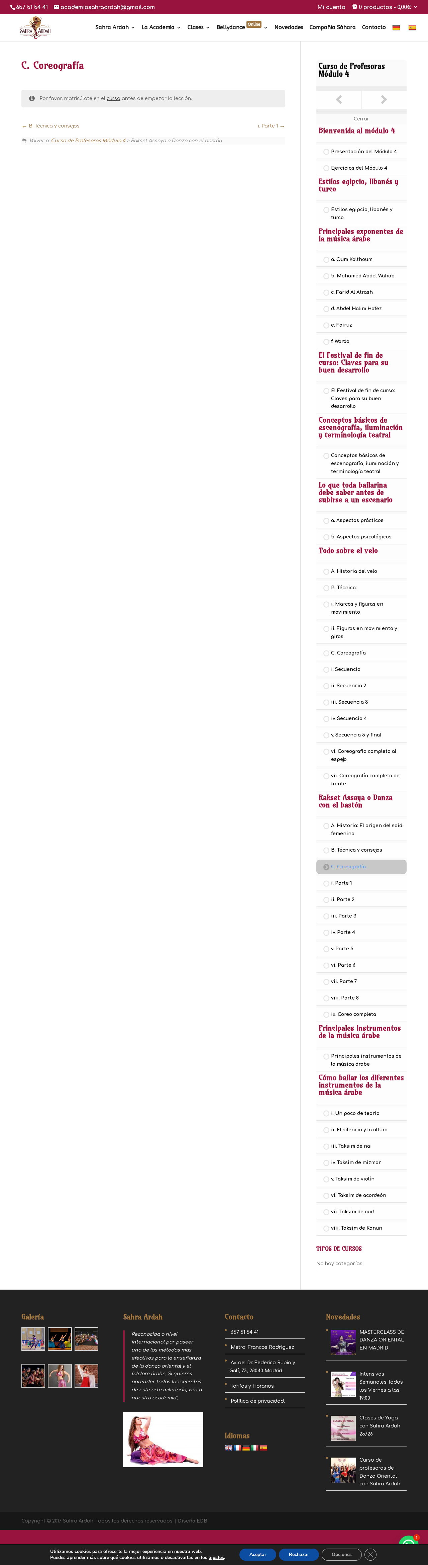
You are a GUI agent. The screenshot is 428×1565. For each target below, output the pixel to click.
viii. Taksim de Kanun (356, 1228)
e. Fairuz (341, 325)
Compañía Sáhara (333, 27)
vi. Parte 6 (343, 965)
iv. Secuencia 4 (349, 718)
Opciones (342, 1554)
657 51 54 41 (32, 7)
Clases (196, 27)
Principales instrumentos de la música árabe (366, 1060)
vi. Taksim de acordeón (358, 1195)
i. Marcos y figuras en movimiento (357, 608)
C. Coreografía (348, 653)
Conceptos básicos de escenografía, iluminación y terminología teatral (365, 463)
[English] (229, 1448)
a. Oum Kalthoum (351, 259)
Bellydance (238, 27)
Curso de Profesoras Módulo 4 (88, 140)
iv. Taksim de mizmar (356, 1162)
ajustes (216, 1558)
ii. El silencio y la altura (359, 1129)
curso (113, 98)
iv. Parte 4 (343, 932)
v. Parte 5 (342, 948)
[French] (237, 1448)
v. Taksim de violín (352, 1179)
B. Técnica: (344, 587)
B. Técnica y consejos (53, 125)
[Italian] (255, 1448)
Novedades (289, 27)
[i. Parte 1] (384, 100)
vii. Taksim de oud (352, 1211)
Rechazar (299, 1554)
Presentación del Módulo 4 (364, 151)
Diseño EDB (192, 1521)
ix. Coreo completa (353, 1014)
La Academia (158, 27)
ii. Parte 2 (342, 899)
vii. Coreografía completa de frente (365, 779)
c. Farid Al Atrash (352, 292)
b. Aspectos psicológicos (361, 536)
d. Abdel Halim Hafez (356, 308)
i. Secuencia (345, 669)
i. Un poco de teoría (355, 1113)
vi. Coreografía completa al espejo (363, 755)
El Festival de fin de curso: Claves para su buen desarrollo (363, 398)
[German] (397, 32)
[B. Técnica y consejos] (338, 100)
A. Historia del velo (354, 571)
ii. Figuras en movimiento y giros (364, 632)
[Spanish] (413, 32)
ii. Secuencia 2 (348, 685)
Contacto (374, 27)
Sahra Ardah (112, 27)
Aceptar (257, 1554)
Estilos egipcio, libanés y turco (362, 213)
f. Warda (340, 341)
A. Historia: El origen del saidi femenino (367, 829)
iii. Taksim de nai (351, 1146)
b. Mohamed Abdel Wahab (363, 275)
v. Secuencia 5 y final (356, 734)
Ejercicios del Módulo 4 (359, 168)
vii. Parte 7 (344, 981)
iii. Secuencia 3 (349, 702)
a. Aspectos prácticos (357, 520)
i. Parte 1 (268, 125)
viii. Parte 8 (345, 998)
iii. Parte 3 (343, 916)
